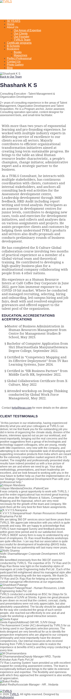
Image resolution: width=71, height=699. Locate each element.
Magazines (20, 55)
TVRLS (14, 694)
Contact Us (14, 61)
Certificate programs (19, 42)
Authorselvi (7, 697)
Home (10, 24)
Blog (10, 67)
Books (18, 52)
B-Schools (13, 45)
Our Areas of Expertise (27, 30)
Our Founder (21, 36)
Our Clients (21, 33)
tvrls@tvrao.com (22, 407)
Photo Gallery (15, 64)
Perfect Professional (19, 58)
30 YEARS (13, 21)
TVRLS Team (22, 39)
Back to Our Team (11, 76)
